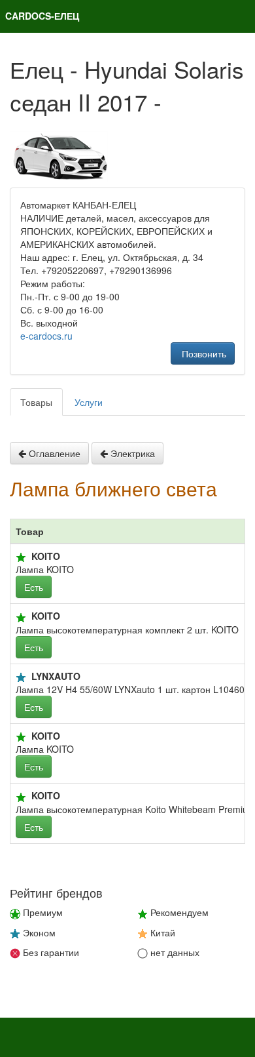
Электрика (131, 453)
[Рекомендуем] (21, 557)
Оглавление (53, 453)
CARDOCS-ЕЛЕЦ (42, 15)
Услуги (89, 402)
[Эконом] (21, 677)
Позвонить (202, 353)
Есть (33, 586)
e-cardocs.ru (46, 335)
